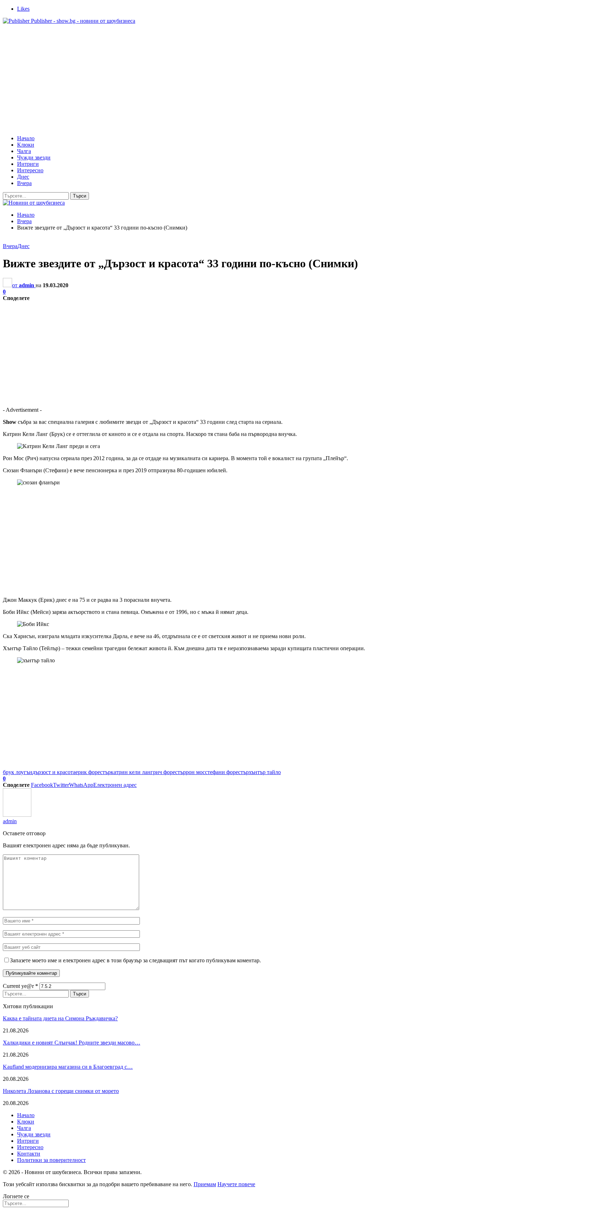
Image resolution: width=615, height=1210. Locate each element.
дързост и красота (53, 772)
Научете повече (236, 1184)
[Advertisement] (307, 80)
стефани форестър (227, 772)
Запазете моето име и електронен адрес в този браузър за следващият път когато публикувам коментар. (135, 960)
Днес (23, 177)
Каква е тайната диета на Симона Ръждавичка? (60, 1018)
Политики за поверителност (51, 1160)
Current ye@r (20, 986)
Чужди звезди (34, 157)
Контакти (28, 1154)
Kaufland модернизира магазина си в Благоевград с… (68, 1067)
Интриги (28, 164)
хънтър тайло (265, 772)
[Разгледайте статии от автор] (17, 815)
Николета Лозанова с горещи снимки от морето (61, 1091)
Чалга (24, 151)
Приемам (205, 1184)
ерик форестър (93, 772)
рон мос (195, 772)
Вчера (24, 183)
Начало (26, 138)
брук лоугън (17, 772)
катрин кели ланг (132, 772)
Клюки (25, 145)
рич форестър (169, 772)
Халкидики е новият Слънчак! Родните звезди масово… (71, 1043)
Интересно (30, 170)
